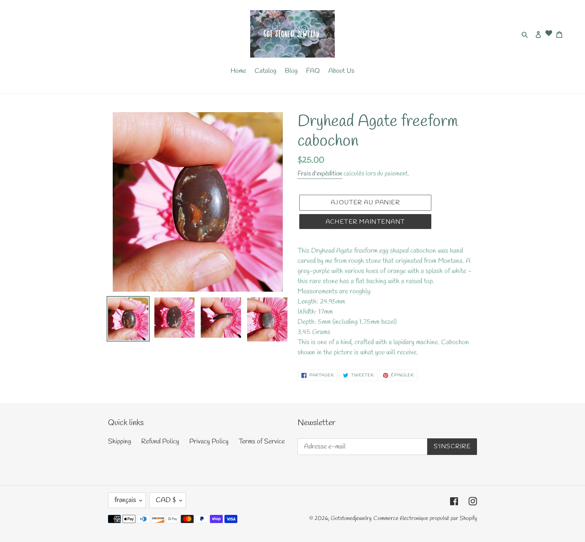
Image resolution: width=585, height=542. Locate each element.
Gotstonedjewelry (351, 518)
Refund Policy (160, 441)
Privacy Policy (209, 441)
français (125, 500)
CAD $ (166, 500)
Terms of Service (262, 441)
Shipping (119, 441)
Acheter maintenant (365, 222)
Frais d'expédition (320, 173)
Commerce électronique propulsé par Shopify (425, 518)
